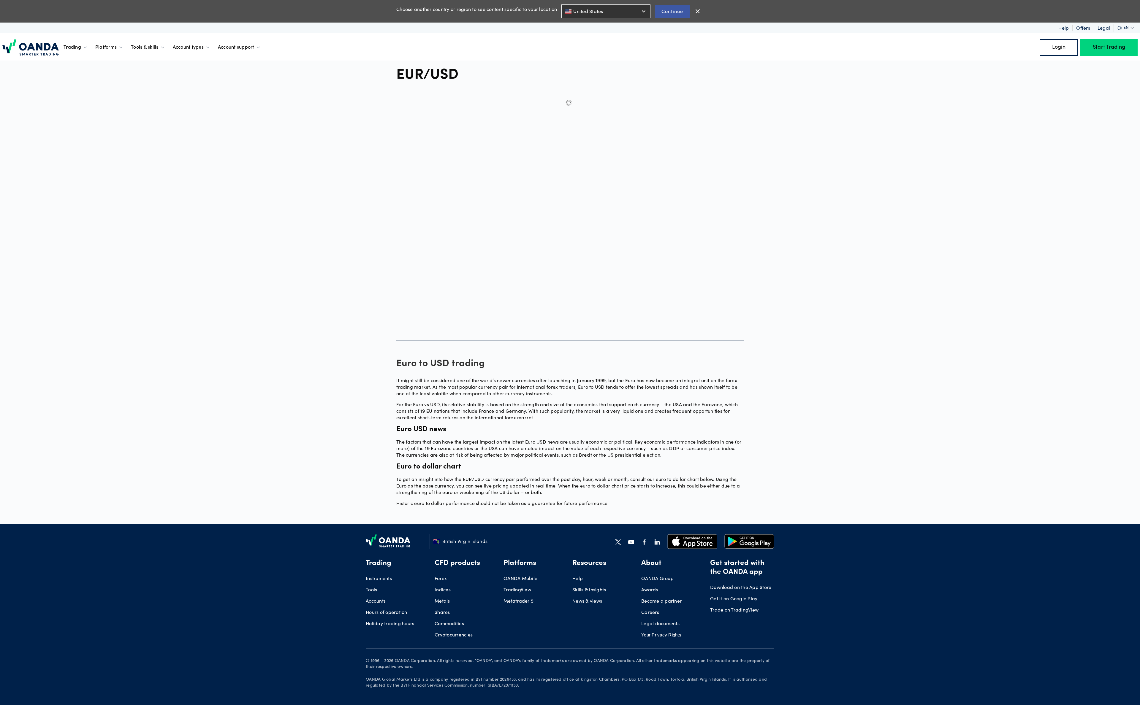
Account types (188, 47)
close (697, 11)
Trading (72, 47)
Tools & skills (145, 47)
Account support (236, 47)
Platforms (106, 47)
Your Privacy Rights (661, 634)
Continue (672, 11)
